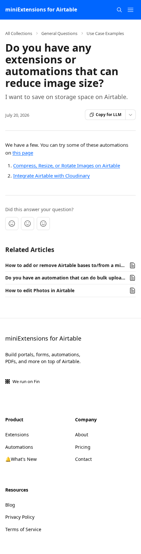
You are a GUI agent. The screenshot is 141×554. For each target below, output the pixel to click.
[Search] (119, 10)
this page (22, 152)
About (81, 434)
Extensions (17, 434)
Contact (83, 459)
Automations (19, 447)
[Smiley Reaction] (43, 223)
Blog (10, 505)
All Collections (18, 33)
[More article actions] (130, 114)
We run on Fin (26, 381)
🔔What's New (21, 459)
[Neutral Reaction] (27, 223)
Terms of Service (23, 529)
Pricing (83, 447)
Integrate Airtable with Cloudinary (51, 175)
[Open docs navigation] (130, 10)
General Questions (59, 33)
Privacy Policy (19, 517)
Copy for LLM (108, 114)
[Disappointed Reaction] (11, 223)
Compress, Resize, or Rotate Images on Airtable (66, 165)
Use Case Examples (105, 33)
